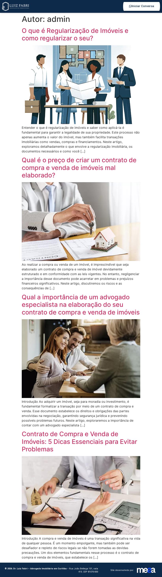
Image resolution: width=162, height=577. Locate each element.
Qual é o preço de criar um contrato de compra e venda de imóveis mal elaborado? (79, 167)
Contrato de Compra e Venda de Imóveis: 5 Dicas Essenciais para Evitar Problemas (79, 441)
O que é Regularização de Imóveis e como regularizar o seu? (75, 34)
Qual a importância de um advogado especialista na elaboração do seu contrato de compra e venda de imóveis (81, 304)
